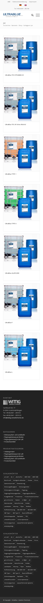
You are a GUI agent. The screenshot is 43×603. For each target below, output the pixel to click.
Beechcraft (7, 480)
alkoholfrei (19, 477)
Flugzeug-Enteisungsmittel (12, 493)
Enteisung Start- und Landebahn (14, 435)
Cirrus (36, 480)
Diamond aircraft (9, 483)
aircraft (6, 477)
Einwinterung (21, 483)
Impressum (32, 2)
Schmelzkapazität (9, 516)
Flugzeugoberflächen (29, 493)
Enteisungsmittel (24, 487)
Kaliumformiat (18, 503)
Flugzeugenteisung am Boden (14, 437)
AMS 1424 (27, 477)
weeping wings (8, 526)
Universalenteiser (23, 519)
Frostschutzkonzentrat (32, 496)
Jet (30, 500)
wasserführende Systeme (25, 523)
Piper (22, 506)
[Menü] (36, 15)
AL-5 (12, 477)
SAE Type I (7, 513)
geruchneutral (8, 500)
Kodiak (27, 503)
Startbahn (20, 516)
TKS (26, 516)
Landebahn (7, 506)
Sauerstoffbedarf (27, 513)
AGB (9, 2)
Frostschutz (18, 496)
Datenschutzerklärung (20, 2)
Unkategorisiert (9, 452)
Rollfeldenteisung (9, 510)
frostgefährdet (8, 496)
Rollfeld (28, 506)
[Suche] (31, 15)
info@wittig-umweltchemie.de (13, 418)
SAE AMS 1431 (21, 510)
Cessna (30, 480)
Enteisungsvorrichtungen (12, 490)
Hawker (17, 500)
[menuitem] (9, 1)
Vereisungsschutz (9, 523)
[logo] (17, 15)
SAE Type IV (16, 513)
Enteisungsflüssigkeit (10, 487)
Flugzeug (24, 490)
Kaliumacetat (8, 503)
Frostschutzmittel (9, 442)
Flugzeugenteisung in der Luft (13, 439)
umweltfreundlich (9, 519)
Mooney (15, 506)
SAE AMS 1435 (32, 510)
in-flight (24, 500)
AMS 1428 (35, 477)
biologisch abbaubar (19, 480)
